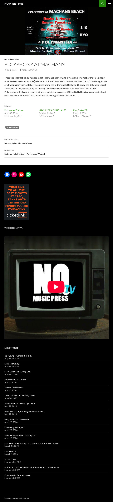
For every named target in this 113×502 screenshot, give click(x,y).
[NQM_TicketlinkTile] (16, 201)
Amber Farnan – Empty (15, 379)
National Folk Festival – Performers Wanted (24, 152)
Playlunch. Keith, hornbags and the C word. (24, 411)
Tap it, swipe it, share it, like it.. (18, 355)
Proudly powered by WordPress (16, 498)
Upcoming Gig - (11, 59)
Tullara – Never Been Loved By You (20, 435)
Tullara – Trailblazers (13, 387)
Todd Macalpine (29, 70)
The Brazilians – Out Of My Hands (19, 395)
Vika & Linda (10, 459)
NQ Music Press (13, 3)
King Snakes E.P (80, 110)
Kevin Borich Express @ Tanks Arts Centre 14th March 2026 (31, 443)
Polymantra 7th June (13, 110)
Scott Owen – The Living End (17, 371)
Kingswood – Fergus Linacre (17, 475)
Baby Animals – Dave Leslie (16, 419)
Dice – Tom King (11, 363)
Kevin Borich (10, 451)
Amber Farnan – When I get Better (20, 403)
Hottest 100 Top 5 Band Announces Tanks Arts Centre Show (31, 467)
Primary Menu (109, 3)
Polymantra (12, 127)
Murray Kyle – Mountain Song (18, 141)
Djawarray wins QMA (14, 427)
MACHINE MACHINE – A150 (52, 110)
